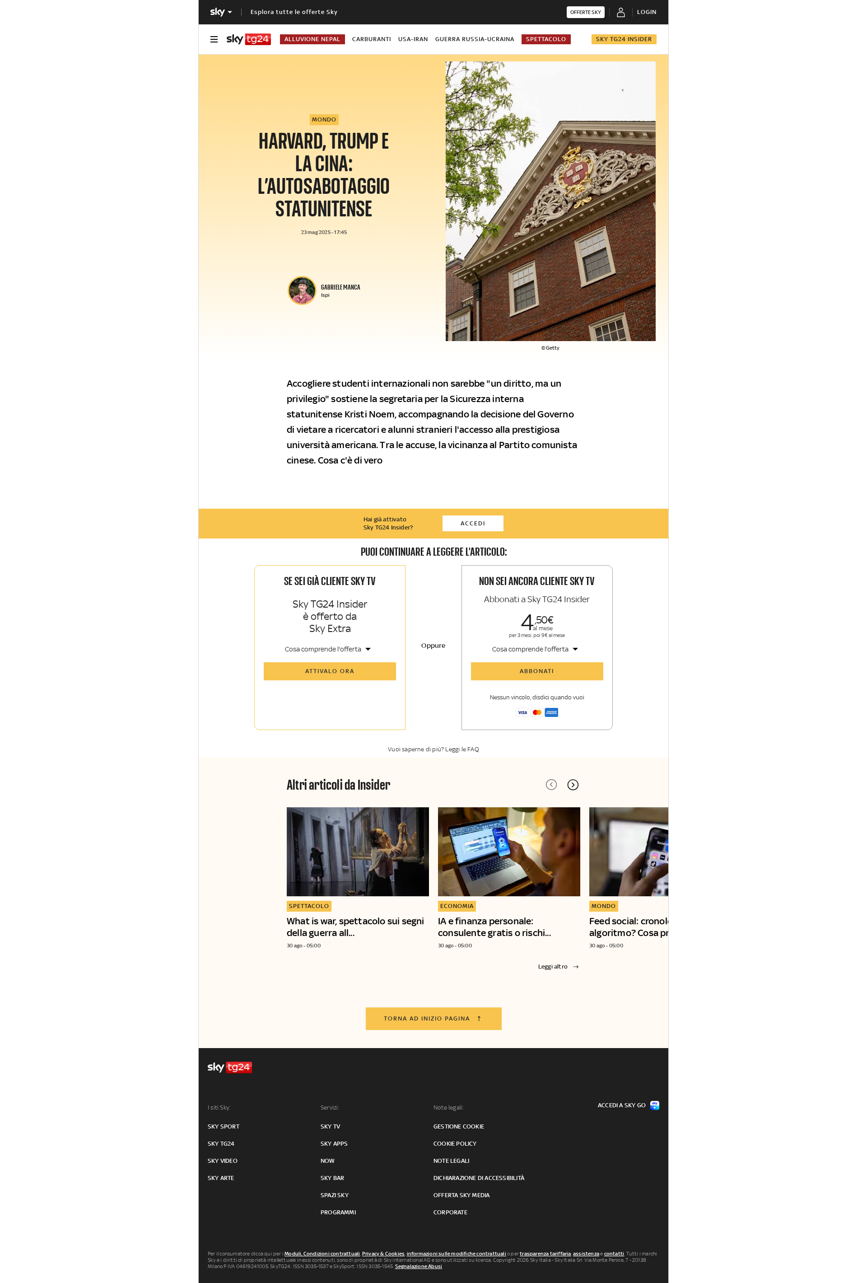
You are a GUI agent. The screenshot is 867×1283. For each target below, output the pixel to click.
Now (328, 1160)
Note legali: (449, 1107)
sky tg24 (221, 1143)
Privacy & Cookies (383, 1253)
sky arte (221, 1178)
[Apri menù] (214, 39)
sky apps (334, 1143)
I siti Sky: (219, 1107)
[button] (573, 784)
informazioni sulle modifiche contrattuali (456, 1253)
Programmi (338, 1212)
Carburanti (371, 39)
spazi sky (335, 1195)
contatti (614, 1253)
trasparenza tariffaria (545, 1253)
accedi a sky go (622, 1105)
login (647, 12)
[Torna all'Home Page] (249, 39)
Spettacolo (546, 39)
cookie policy (455, 1143)
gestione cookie (459, 1126)
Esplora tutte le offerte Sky (294, 12)
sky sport (223, 1126)
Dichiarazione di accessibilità (479, 1178)
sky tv (330, 1126)
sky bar (332, 1178)
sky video (223, 1160)
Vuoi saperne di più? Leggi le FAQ (433, 749)
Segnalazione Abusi (419, 1266)
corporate (450, 1212)
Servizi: (330, 1107)
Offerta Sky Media (461, 1195)
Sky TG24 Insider (624, 39)
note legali (451, 1160)
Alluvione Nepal (312, 39)
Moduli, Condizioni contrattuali (322, 1253)
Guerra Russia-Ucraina (474, 39)
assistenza (586, 1253)
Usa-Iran (413, 39)
